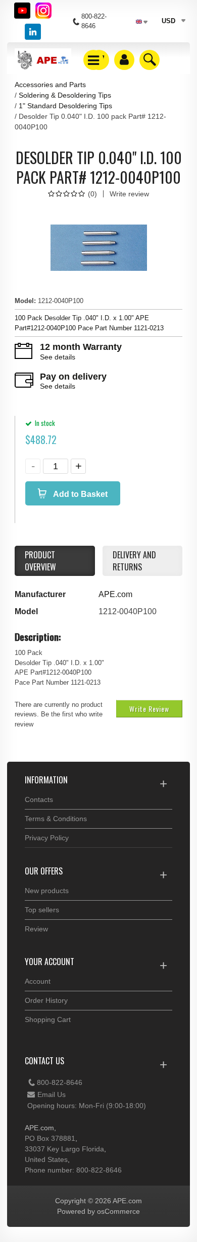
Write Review (149, 708)
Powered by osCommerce (98, 1211)
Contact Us (44, 1061)
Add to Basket (80, 494)
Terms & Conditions (56, 819)
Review (36, 929)
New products (47, 891)
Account (38, 981)
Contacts (39, 799)
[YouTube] (22, 11)
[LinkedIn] (33, 32)
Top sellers (42, 910)
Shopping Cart (48, 1019)
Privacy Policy (47, 838)
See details (57, 357)
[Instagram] (43, 11)
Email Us (51, 1094)
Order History (46, 1000)
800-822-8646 (59, 1082)
